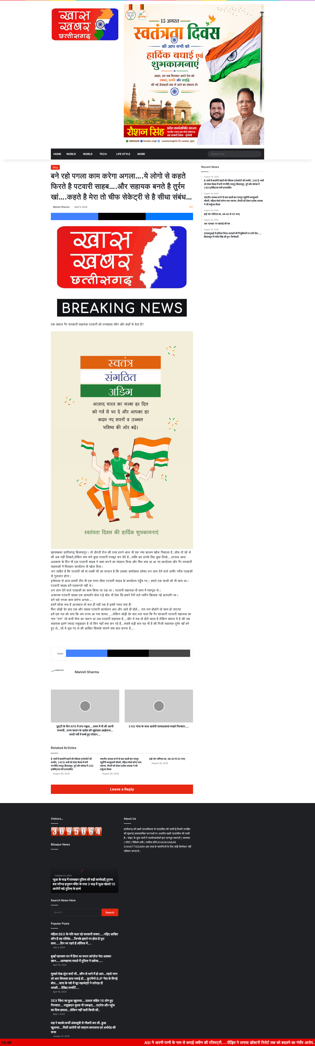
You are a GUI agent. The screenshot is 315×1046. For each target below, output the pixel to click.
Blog (55, 167)
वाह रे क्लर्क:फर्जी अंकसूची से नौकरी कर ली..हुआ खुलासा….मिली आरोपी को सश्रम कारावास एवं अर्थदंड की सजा (83, 1027)
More (141, 153)
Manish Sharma (61, 207)
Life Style (123, 153)
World (71, 153)
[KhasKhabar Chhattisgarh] (84, 24)
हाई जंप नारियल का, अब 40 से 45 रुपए (167, 758)
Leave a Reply (122, 789)
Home (57, 153)
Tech (103, 153)
